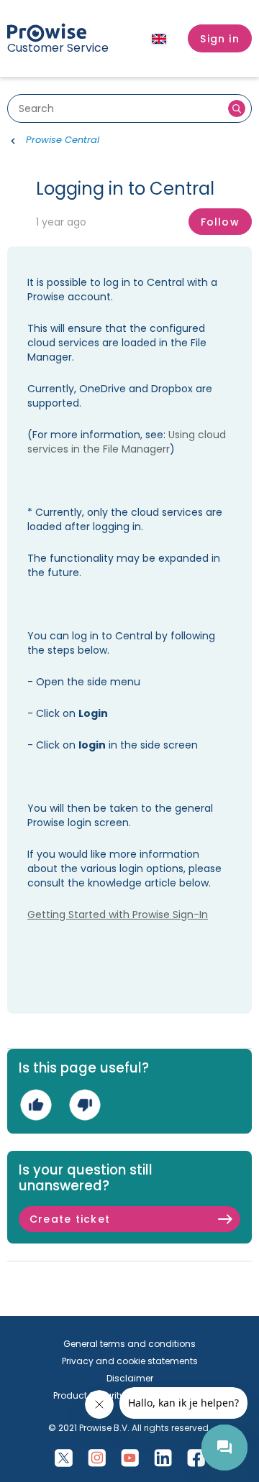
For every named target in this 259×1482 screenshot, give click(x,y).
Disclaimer (129, 1378)
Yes (35, 1105)
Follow (220, 222)
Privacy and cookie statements (130, 1361)
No (84, 1105)
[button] (220, 38)
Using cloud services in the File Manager (126, 441)
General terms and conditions (129, 1344)
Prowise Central (62, 140)
